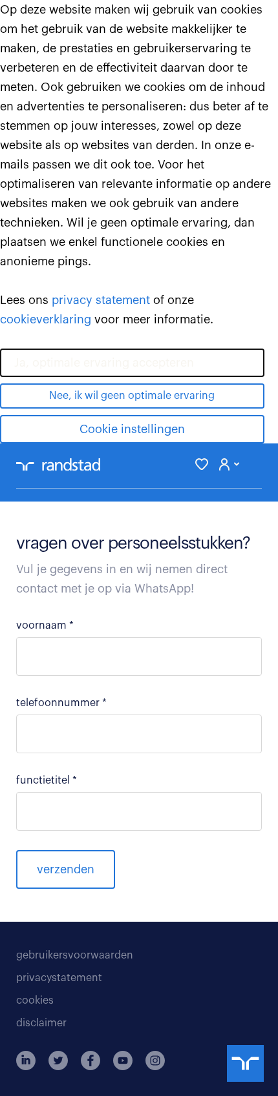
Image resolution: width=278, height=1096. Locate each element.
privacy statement (101, 300)
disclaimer (41, 1023)
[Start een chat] (245, 1063)
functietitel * (46, 780)
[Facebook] (90, 1060)
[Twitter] (58, 1060)
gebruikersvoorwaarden (74, 955)
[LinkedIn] (26, 1060)
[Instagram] (155, 1060)
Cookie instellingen (132, 429)
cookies (35, 1000)
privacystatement (59, 978)
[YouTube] (123, 1060)
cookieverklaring (45, 319)
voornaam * (45, 625)
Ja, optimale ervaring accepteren (104, 363)
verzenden (65, 869)
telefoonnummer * (61, 703)
